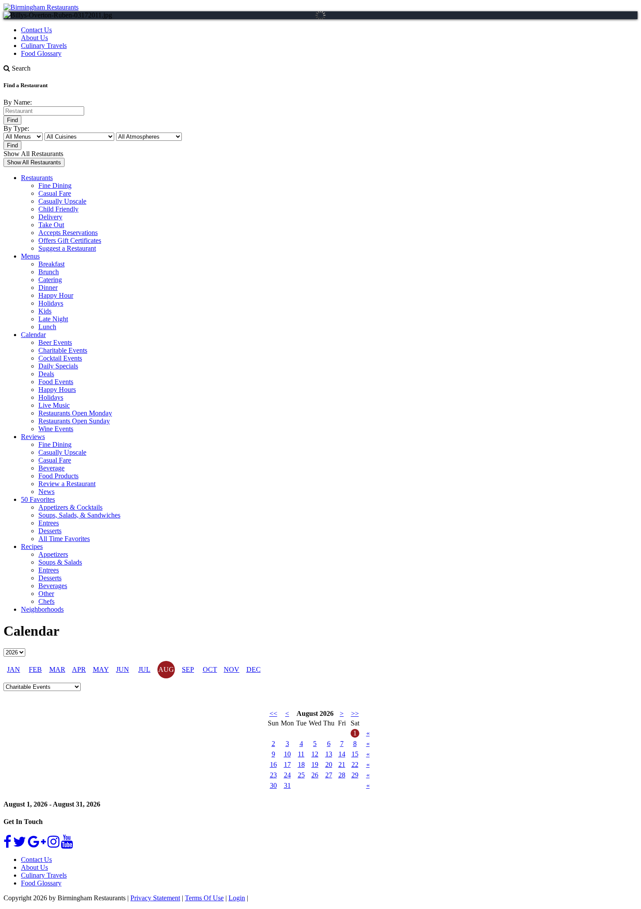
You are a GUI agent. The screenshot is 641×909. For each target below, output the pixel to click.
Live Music (54, 405)
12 (314, 754)
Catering (50, 279)
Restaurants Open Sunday (74, 421)
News (46, 491)
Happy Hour (55, 295)
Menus (30, 256)
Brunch (48, 272)
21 (341, 764)
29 (354, 775)
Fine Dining (55, 185)
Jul (144, 669)
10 (287, 754)
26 (314, 775)
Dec (253, 669)
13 (328, 754)
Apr (79, 669)
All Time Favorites (64, 538)
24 (287, 775)
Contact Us (36, 30)
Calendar (33, 334)
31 (287, 785)
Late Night (53, 319)
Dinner (48, 287)
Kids (44, 311)
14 (341, 754)
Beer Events (55, 342)
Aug (166, 669)
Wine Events (55, 428)
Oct (210, 669)
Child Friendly (58, 209)
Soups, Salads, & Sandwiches (79, 515)
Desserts (49, 531)
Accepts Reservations (68, 232)
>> (355, 713)
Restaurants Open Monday (75, 413)
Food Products (58, 476)
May (101, 669)
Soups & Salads (60, 562)
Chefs (46, 601)
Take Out (51, 224)
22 (354, 764)
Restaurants (37, 177)
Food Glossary (41, 53)
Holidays (50, 303)
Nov (231, 669)
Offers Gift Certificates (69, 240)
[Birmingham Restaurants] (40, 7)
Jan (13, 669)
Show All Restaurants (33, 153)
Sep (188, 669)
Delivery (50, 217)
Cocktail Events (60, 358)
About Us (34, 37)
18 (301, 764)
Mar (57, 669)
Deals (46, 374)
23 (273, 775)
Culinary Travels (44, 45)
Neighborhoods (42, 609)
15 (354, 754)
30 (273, 785)
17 (287, 764)
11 (301, 754)
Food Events (55, 381)
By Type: (16, 128)
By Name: (17, 102)
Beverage (51, 468)
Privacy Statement (155, 898)
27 (328, 775)
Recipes (32, 546)
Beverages (52, 585)
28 (341, 775)
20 (328, 764)
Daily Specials (58, 366)
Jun (122, 669)
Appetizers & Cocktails (70, 507)
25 (301, 775)
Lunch (47, 326)
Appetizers (53, 554)
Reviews (33, 436)
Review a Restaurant (66, 483)
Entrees (48, 523)
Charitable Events (62, 350)
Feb (35, 669)
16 (273, 764)
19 (314, 764)
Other (46, 593)
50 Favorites (38, 499)
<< (273, 713)
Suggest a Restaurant (67, 248)
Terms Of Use (204, 898)
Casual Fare (54, 193)
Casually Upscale (62, 201)
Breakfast (51, 264)
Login (236, 898)
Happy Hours (57, 389)
